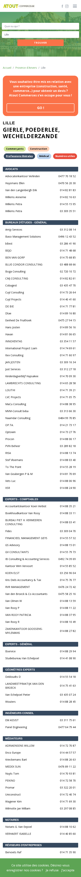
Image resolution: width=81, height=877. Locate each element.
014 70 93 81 (68, 773)
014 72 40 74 (68, 794)
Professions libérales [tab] (19, 156)
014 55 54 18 (68, 677)
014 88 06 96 (68, 481)
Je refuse (52, 870)
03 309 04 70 (68, 531)
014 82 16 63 (68, 197)
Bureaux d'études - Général (26, 222)
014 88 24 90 (68, 488)
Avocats (11, 169)
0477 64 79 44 (67, 727)
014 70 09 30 (68, 376)
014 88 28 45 (68, 701)
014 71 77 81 (68, 306)
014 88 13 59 (68, 601)
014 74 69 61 (68, 348)
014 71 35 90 (68, 852)
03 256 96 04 (68, 573)
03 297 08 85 (68, 808)
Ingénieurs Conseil (19, 713)
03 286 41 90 (68, 243)
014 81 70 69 (68, 474)
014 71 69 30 (68, 801)
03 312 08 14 (68, 229)
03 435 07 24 (68, 694)
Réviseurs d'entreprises (23, 845)
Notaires (12, 819)
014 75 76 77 (68, 580)
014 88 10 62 (68, 827)
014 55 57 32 (68, 538)
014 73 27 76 (68, 432)
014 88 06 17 (68, 439)
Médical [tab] (44, 156)
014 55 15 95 (68, 204)
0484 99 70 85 (67, 418)
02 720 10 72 (68, 271)
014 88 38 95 (68, 404)
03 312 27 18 (68, 369)
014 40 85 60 (68, 833)
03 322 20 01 (68, 787)
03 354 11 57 (68, 341)
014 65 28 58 (68, 383)
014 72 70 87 (68, 745)
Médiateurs (13, 738)
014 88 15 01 (68, 545)
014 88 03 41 (68, 522)
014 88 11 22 (68, 608)
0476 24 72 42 (67, 587)
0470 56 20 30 (67, 183)
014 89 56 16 (68, 327)
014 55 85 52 (68, 566)
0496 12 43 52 (67, 236)
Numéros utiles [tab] (65, 156)
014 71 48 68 (68, 250)
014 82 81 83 (68, 190)
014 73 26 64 (68, 292)
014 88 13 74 (68, 453)
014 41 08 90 (68, 658)
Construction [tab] (38, 148)
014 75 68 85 (68, 257)
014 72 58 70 (68, 780)
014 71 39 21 (68, 390)
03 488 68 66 (68, 264)
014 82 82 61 (68, 278)
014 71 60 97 (68, 355)
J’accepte (67, 870)
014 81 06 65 (68, 334)
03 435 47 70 (68, 285)
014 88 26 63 (68, 759)
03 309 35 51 (68, 211)
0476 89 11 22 (67, 766)
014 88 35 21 (68, 506)
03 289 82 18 (68, 446)
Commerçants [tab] (15, 148)
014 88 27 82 (68, 631)
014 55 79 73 (68, 552)
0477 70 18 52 (67, 176)
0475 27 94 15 (67, 320)
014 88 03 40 (68, 460)
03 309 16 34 (68, 362)
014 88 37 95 (68, 615)
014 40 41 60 (68, 299)
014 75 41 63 (68, 685)
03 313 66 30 (68, 411)
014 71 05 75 (68, 397)
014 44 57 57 (68, 752)
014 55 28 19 (68, 467)
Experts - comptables (21, 499)
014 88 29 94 (68, 651)
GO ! (40, 107)
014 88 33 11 (68, 513)
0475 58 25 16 (67, 594)
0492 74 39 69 (67, 559)
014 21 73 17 (68, 425)
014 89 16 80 (68, 313)
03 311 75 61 (68, 720)
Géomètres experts (20, 669)
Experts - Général (19, 644)
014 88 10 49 (68, 622)
